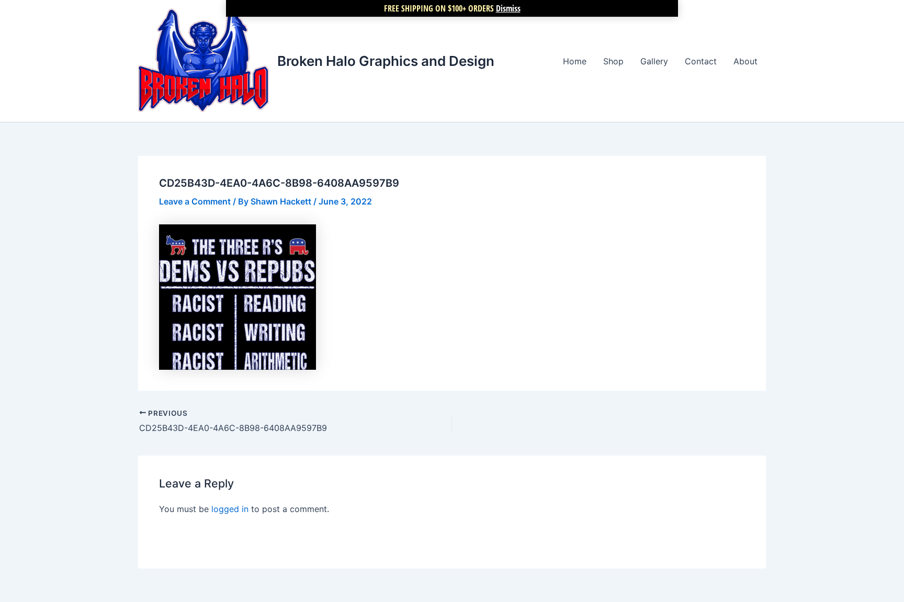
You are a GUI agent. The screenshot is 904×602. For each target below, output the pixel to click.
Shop (613, 61)
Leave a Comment (195, 201)
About (745, 61)
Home (574, 61)
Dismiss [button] (508, 8)
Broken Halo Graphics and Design (385, 61)
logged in (229, 509)
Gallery (654, 61)
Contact (701, 61)
